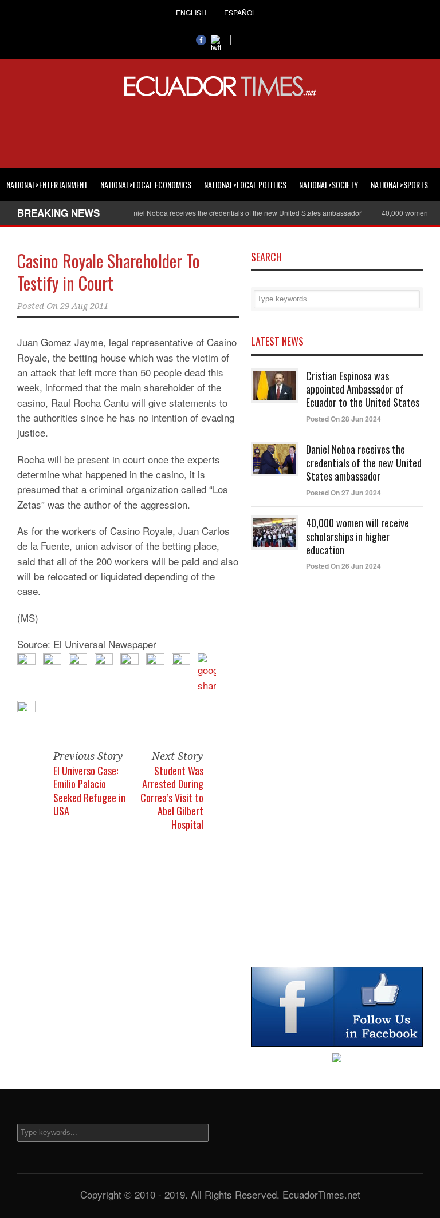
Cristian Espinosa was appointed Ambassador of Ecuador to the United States (362, 389)
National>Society (328, 184)
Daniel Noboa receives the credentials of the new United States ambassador (232, 212)
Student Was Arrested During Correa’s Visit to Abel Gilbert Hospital (171, 797)
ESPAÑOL (240, 12)
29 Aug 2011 (84, 306)
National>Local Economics (145, 184)
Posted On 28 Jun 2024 (343, 419)
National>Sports (399, 184)
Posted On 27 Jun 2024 (343, 492)
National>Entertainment (47, 184)
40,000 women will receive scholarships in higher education (357, 536)
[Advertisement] (220, 130)
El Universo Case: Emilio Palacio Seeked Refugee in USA (89, 790)
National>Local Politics (245, 184)
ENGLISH (191, 12)
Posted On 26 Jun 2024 (343, 566)
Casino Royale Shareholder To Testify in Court (108, 272)
